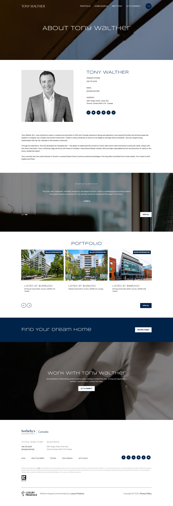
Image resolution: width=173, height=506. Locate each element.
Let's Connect (83, 458)
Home (23, 458)
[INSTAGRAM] (88, 113)
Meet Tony (117, 6)
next (29, 305)
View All (146, 214)
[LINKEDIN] (99, 113)
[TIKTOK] (114, 113)
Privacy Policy (146, 494)
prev (23, 305)
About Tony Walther (37, 458)
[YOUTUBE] (94, 113)
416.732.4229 (91, 81)
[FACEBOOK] (109, 113)
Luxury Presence (77, 494)
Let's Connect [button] (86, 388)
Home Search (101, 6)
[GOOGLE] (104, 113)
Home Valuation (67, 458)
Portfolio (85, 6)
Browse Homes (143, 330)
